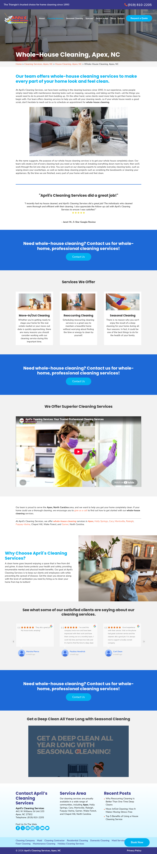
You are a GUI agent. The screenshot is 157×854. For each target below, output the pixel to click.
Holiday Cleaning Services (71, 843)
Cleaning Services (55, 19)
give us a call (80, 510)
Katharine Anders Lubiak (124, 651)
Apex (85, 804)
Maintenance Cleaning (44, 843)
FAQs (113, 19)
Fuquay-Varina (23, 524)
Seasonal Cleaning (74, 19)
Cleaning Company (25, 840)
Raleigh (130, 521)
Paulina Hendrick (34, 651)
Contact (121, 19)
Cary (111, 521)
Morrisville (120, 521)
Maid (39, 840)
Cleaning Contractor (54, 840)
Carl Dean (74, 651)
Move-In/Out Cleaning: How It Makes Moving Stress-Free (121, 810)
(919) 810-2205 (140, 5)
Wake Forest (89, 810)
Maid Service (118, 840)
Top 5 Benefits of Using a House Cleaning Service (122, 818)
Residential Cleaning (77, 840)
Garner (65, 524)
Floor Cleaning (23, 843)
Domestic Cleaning (99, 840)
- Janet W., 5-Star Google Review (78, 221)
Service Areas (102, 19)
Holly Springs (101, 521)
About (42, 19)
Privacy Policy (134, 850)
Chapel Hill (69, 814)
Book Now (137, 842)
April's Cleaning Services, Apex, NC (42, 850)
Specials (89, 19)
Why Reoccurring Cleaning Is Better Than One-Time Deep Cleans (120, 801)
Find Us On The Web (26, 824)
